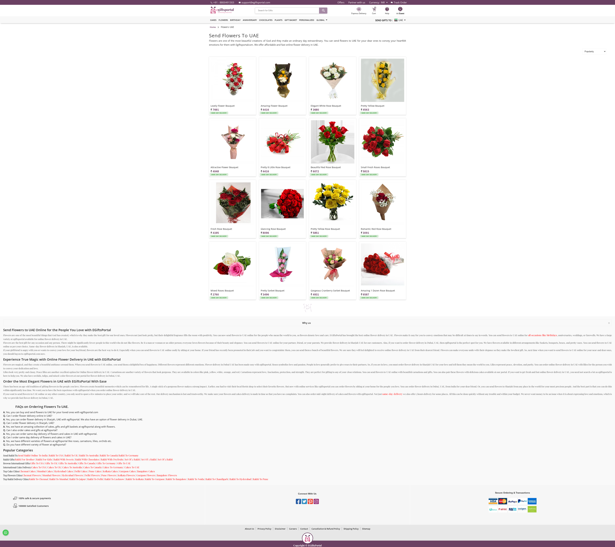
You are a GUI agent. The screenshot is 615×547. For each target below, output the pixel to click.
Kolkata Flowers (126, 475)
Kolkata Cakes (110, 471)
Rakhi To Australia (88, 455)
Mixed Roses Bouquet (222, 290)
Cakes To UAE (132, 467)
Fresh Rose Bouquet (221, 228)
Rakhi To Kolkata (135, 479)
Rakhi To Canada (109, 455)
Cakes (213, 20)
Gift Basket (291, 20)
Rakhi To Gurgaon (154, 479)
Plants (278, 20)
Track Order (400, 2)
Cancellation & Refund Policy (326, 528)
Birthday (235, 20)
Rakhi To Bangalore (176, 479)
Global (320, 20)
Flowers (223, 20)
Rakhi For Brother (25, 459)
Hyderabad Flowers (72, 475)
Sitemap (366, 528)
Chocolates (265, 20)
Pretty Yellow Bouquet (372, 105)
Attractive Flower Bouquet (224, 167)
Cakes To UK (54, 467)
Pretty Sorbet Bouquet (272, 290)
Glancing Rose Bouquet (273, 228)
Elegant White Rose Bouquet (326, 105)
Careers (293, 528)
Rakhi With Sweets (63, 459)
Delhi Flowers (92, 475)
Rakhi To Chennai (38, 479)
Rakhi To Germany (129, 455)
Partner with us (356, 2)
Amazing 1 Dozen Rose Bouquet (378, 290)
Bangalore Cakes (146, 471)
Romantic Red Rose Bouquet (376, 228)
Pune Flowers (108, 475)
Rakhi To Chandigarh (216, 479)
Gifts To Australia (68, 463)
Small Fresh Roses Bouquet (375, 167)
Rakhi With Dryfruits (112, 459)
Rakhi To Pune (260, 479)
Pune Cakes (95, 471)
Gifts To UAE (124, 463)
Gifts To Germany (106, 463)
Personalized (306, 20)
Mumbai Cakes (45, 471)
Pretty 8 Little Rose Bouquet (275, 167)
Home (213, 27)
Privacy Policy (264, 528)
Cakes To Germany (113, 467)
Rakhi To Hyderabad (240, 479)
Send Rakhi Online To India (32, 455)
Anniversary (250, 20)
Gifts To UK (51, 463)
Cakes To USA (38, 467)
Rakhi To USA (56, 455)
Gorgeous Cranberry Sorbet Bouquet (330, 290)
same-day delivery (392, 394)
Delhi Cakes (80, 471)
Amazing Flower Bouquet (274, 105)
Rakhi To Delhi (95, 479)
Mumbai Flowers (51, 475)
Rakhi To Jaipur (77, 479)
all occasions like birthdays (542, 335)
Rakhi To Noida (196, 479)
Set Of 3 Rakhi (148, 459)
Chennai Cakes (28, 471)
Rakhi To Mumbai (58, 479)
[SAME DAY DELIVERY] (232, 80)
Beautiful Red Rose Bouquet (326, 167)
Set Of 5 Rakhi (165, 459)
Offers (340, 2)
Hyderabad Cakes (63, 471)
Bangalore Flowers (167, 475)
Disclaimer (280, 528)
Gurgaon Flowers (145, 475)
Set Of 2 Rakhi (132, 459)
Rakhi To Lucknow (114, 479)
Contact (304, 528)
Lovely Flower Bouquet (223, 105)
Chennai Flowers (31, 475)
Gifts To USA (37, 463)
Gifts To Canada (86, 463)
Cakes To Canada (92, 467)
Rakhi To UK (71, 455)
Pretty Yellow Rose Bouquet (325, 228)
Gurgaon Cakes (127, 471)
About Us (249, 528)
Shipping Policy (351, 528)
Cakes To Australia (72, 467)
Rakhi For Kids (44, 459)
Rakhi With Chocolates (87, 459)
